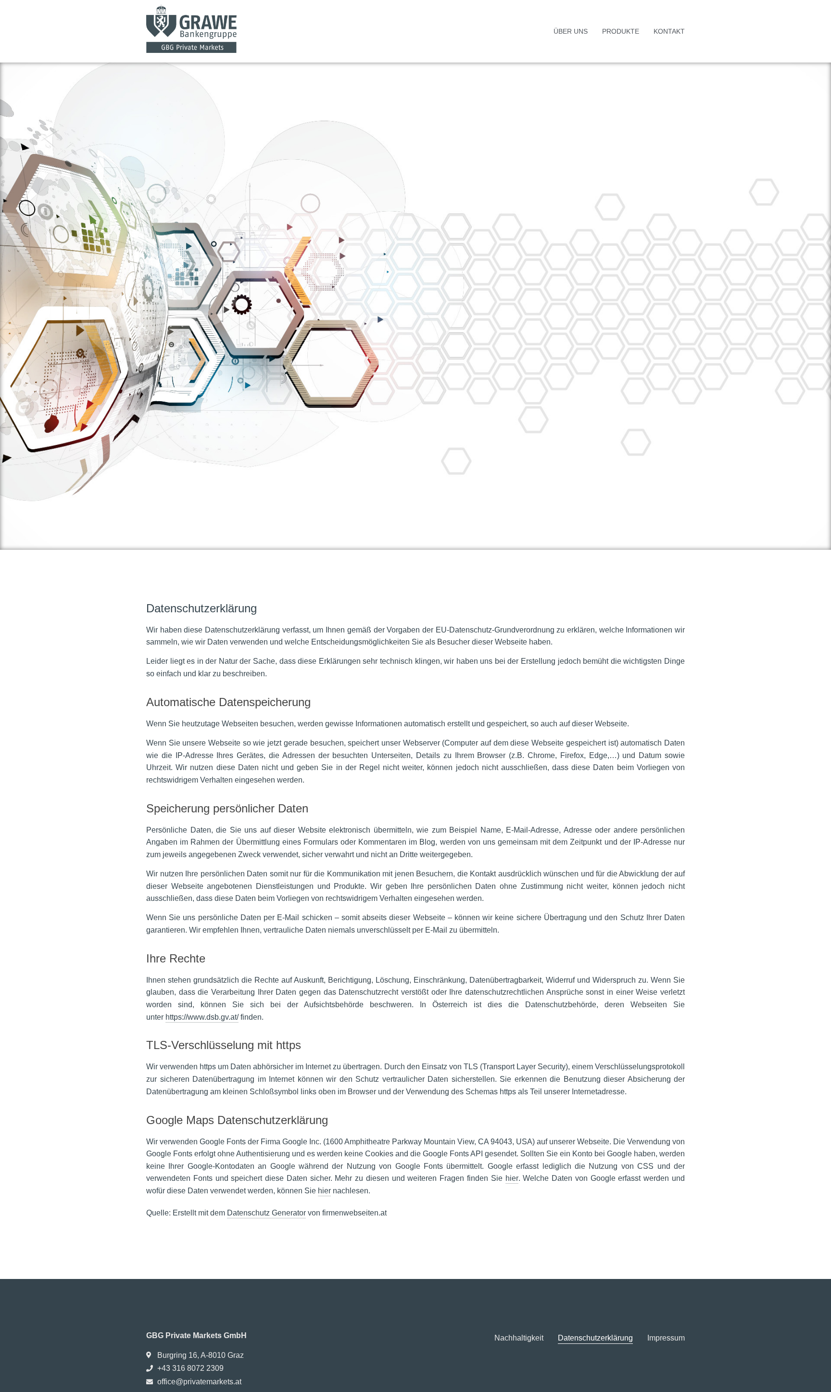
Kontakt (669, 31)
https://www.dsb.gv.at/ (202, 1017)
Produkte (620, 31)
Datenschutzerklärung (595, 1338)
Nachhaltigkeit (518, 1338)
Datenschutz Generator (266, 1213)
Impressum (666, 1338)
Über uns (571, 31)
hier (511, 1178)
